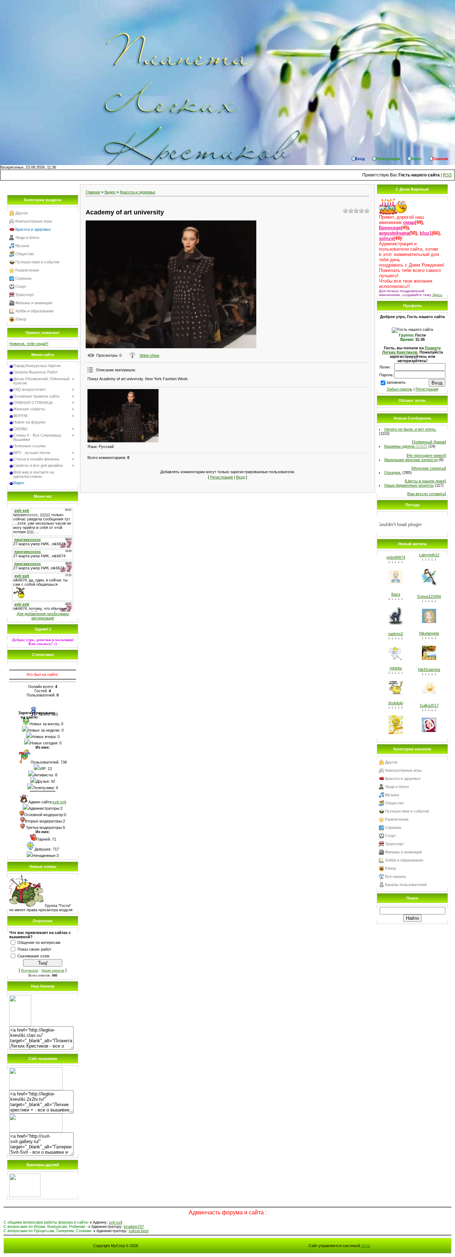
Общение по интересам (38, 942)
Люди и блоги (27, 237)
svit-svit (59, 802)
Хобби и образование (34, 311)
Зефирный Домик (429, 442)
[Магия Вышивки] (25, 1195)
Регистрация (221, 477)
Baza (395, 594)
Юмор (20, 319)
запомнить (396, 382)
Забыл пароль (399, 389)
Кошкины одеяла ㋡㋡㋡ (405, 446)
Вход (240, 477)
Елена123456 (429, 596)
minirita (396, 668)
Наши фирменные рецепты (409, 485)
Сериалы (23, 278)
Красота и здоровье (33, 229)
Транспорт (24, 295)
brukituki (396, 703)
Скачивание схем (33, 956)
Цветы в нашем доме (425, 481)
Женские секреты (429, 468)
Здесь (437, 295)
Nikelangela (429, 633)
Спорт (20, 286)
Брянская (390, 227)
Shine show (149, 355)
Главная (93, 192)
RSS (447, 175)
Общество (24, 254)
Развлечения (27, 270)
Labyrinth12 (429, 555)
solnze (386, 238)
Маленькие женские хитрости (411, 460)
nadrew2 (395, 634)
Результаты (29, 970)
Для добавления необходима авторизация (43, 616)
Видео (110, 192)
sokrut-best (139, 1231)
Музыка (22, 246)
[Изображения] (123, 415)
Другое (21, 213)
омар (409, 222)
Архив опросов (53, 970)
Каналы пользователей (406, 884)
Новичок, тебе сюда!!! (28, 343)
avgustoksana (394, 233)
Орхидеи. (392, 472)
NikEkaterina (429, 669)
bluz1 (426, 233)
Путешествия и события (37, 262)
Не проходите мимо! (426, 455)
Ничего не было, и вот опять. (410, 429)
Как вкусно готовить (426, 494)
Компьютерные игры (33, 221)
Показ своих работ (34, 949)
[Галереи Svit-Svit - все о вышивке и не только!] (36, 1131)
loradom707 (134, 1226)
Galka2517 (429, 705)
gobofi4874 (395, 557)
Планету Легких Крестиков (411, 350)
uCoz (365, 1246)
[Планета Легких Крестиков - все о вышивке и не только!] (20, 1025)
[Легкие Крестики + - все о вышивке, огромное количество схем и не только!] (36, 1089)
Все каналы (395, 876)
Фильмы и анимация (33, 303)
